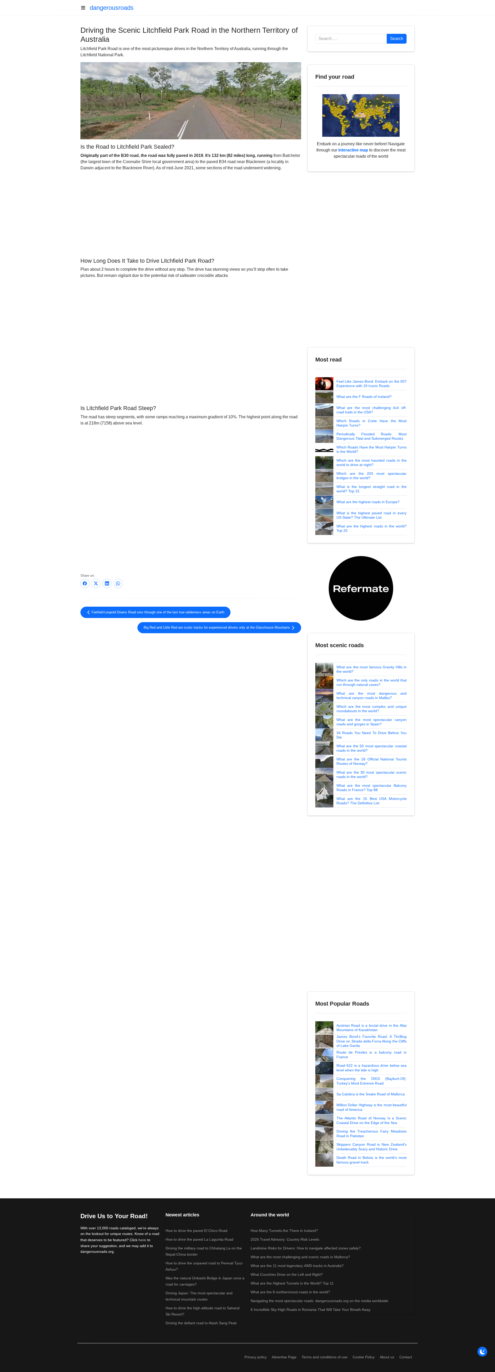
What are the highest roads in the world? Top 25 (371, 528)
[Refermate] (361, 588)
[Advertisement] (190, 213)
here (142, 1240)
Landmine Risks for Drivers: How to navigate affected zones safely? (306, 1248)
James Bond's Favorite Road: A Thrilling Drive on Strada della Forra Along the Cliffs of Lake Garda (371, 1041)
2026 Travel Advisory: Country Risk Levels (285, 1239)
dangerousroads (112, 7)
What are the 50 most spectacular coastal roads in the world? (371, 748)
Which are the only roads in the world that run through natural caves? (371, 682)
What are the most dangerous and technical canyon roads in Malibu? (371, 695)
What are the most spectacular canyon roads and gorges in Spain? (371, 722)
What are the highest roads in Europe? (368, 502)
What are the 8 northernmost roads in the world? (290, 1292)
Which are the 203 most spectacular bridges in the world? (371, 475)
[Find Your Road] (361, 115)
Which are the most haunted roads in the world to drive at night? (371, 462)
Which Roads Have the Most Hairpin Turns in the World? (371, 449)
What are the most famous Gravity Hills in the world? (371, 669)
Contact (405, 1357)
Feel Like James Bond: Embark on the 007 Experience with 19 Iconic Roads (371, 383)
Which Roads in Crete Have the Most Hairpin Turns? (371, 423)
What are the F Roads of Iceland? (364, 397)
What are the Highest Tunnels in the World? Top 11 (292, 1283)
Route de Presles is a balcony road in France (371, 1054)
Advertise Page (284, 1357)
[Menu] (85, 7)
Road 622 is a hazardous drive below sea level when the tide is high (371, 1067)
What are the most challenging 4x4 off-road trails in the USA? (371, 410)
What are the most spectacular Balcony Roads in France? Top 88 (371, 787)
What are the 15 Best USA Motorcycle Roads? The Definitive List (371, 801)
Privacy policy (255, 1357)
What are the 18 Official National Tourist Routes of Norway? (371, 761)
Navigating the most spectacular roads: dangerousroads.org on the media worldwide (319, 1301)
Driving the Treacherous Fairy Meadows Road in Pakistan (371, 1133)
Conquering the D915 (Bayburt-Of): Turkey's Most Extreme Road (371, 1081)
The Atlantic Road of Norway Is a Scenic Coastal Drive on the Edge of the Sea (371, 1120)
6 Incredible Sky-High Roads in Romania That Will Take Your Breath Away (310, 1309)
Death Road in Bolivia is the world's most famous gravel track (371, 1160)
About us (387, 1357)
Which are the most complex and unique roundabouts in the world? (371, 708)
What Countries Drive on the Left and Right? (287, 1274)
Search (396, 38)
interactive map (353, 150)
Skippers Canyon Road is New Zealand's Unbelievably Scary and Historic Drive (371, 1146)
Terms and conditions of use (325, 1357)
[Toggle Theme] (482, 1352)
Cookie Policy (364, 1357)
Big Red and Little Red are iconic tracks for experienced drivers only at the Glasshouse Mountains (217, 627)
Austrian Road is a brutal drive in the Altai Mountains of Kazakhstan (371, 1027)
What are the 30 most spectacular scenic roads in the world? (371, 774)
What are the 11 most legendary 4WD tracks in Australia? (297, 1266)
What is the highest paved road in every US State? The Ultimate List (371, 515)
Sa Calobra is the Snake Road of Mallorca (370, 1094)
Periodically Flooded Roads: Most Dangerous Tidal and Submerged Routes (371, 436)
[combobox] (351, 39)
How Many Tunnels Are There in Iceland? (284, 1231)
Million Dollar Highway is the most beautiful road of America (371, 1107)
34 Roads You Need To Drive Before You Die (371, 735)
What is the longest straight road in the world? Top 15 (371, 489)
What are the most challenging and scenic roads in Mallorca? (300, 1257)
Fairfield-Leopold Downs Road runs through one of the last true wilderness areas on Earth (157, 612)
